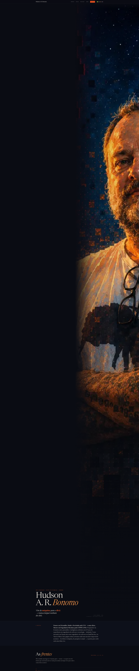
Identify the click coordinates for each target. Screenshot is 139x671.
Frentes (72, 1)
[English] (99, 1)
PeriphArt (82, 1)
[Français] (102, 1)
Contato (92, 1)
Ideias (77, 1)
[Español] (100, 1)
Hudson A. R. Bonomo (41, 1)
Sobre (87, 1)
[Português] (97, 1)
